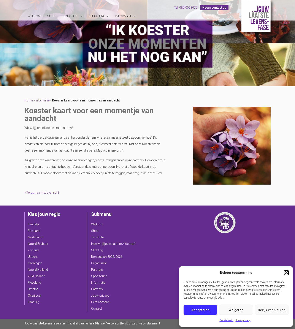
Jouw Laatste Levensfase (256, 16)
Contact (96, 308)
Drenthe (33, 289)
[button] (286, 272)
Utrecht (33, 256)
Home (28, 100)
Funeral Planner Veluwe (100, 323)
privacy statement (148, 323)
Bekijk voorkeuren (271, 310)
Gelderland (35, 237)
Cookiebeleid (226, 320)
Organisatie (99, 263)
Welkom (34, 16)
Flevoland (34, 282)
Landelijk (34, 224)
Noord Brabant (38, 243)
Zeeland (33, 250)
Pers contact (100, 302)
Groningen (35, 263)
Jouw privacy (243, 320)
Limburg (33, 302)
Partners (97, 269)
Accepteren (200, 310)
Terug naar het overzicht (42, 192)
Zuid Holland (36, 276)
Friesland (34, 231)
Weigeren (236, 310)
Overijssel (34, 295)
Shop (51, 16)
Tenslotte (70, 16)
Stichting (97, 16)
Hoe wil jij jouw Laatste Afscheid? (113, 243)
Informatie (124, 16)
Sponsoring (99, 276)
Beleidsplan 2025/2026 (106, 256)
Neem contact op (214, 7)
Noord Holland (38, 269)
